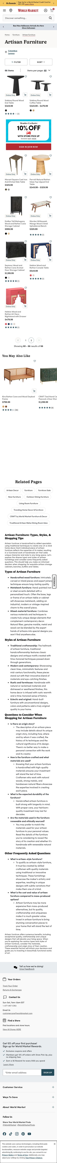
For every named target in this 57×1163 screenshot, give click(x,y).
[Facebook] (4, 1134)
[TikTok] (10, 1134)
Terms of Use (22, 1155)
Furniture (16, 35)
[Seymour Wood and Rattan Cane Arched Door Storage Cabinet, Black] (6, 278)
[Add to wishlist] (25, 76)
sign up (48, 1072)
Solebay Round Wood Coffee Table (39, 101)
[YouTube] (29, 1134)
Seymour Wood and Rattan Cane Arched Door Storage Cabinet (15, 267)
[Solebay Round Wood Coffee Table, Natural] (33, 110)
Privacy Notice (8, 1155)
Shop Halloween (28, 27)
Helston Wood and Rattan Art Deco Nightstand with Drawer (15, 314)
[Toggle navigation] (4, 10)
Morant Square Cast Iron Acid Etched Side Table (16, 180)
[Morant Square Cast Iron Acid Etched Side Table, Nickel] (9, 189)
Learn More (29, 4)
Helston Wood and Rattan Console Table (39, 266)
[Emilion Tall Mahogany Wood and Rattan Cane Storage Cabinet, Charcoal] (6, 233)
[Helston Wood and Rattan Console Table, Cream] (33, 275)
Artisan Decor (13, 490)
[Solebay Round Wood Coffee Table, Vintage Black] (31, 110)
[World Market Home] (28, 10)
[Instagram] (17, 1134)
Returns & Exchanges (12, 990)
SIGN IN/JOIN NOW (28, 146)
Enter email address (16, 1072)
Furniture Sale (44, 490)
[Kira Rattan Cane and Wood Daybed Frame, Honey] (3, 406)
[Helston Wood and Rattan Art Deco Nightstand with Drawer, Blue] (11, 324)
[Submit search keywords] (50, 18)
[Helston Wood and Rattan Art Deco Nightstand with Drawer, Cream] (14, 324)
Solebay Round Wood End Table (14, 101)
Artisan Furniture (29, 35)
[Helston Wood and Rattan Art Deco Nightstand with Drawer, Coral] (6, 324)
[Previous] (18, 340)
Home (7, 35)
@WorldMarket (9, 1125)
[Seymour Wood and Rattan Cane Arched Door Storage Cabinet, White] (9, 278)
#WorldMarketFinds (26, 1125)
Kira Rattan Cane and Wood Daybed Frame (18, 397)
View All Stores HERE (12, 1029)
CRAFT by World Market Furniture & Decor (28, 516)
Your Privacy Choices (33, 1158)
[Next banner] (54, 3)
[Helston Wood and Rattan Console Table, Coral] (31, 275)
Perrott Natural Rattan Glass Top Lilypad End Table (40, 181)
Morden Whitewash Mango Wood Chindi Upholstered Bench (39, 223)
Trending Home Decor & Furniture (28, 509)
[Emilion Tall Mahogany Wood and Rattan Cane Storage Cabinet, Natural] (9, 233)
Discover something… (15, 18)
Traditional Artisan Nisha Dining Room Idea (29, 522)
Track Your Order (10, 985)
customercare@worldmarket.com (17, 1013)
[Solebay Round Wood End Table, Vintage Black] (6, 110)
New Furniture (14, 496)
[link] (51, 10)
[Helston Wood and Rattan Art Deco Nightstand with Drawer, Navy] (9, 324)
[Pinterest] (23, 1134)
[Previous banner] (3, 3)
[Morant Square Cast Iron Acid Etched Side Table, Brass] (6, 189)
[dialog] (28, 1152)
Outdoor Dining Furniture (38, 496)
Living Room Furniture (28, 503)
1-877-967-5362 (9, 1006)
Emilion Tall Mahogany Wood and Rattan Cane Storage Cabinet (15, 223)
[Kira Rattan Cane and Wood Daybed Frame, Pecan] (6, 406)
